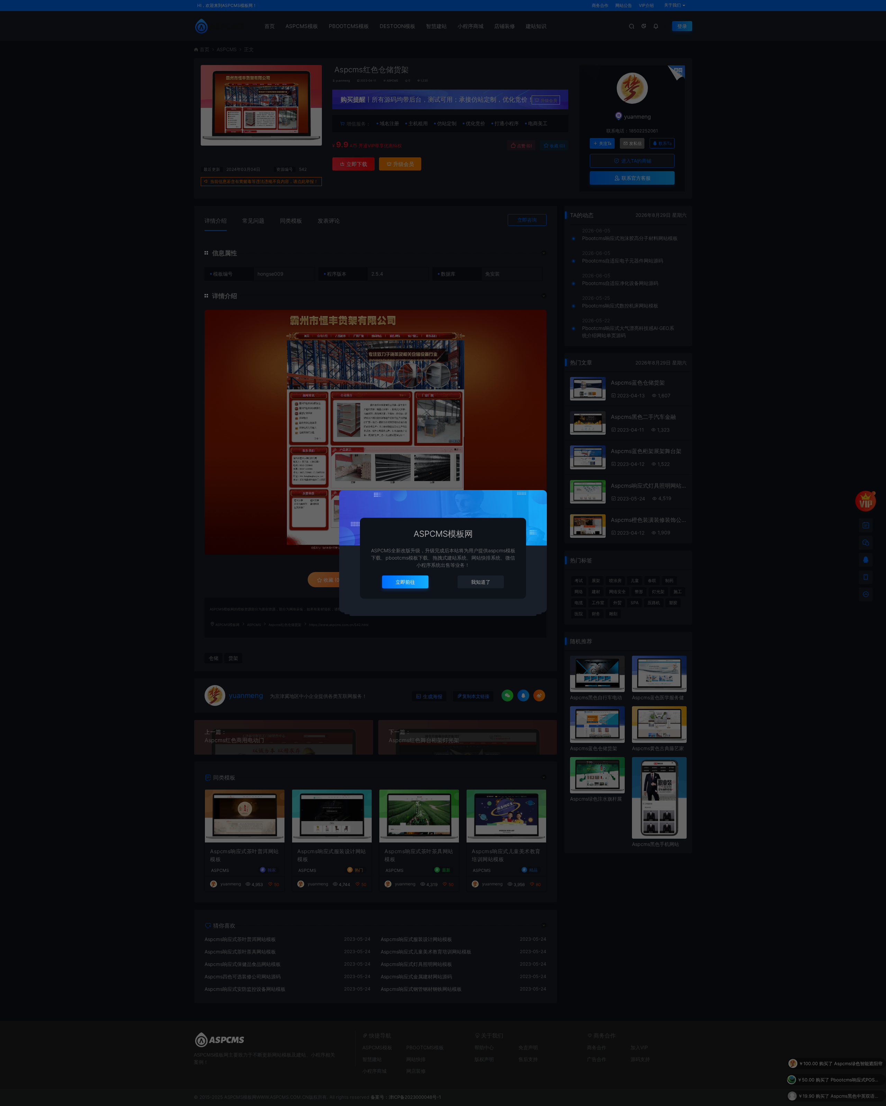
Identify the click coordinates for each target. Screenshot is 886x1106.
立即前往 (405, 582)
